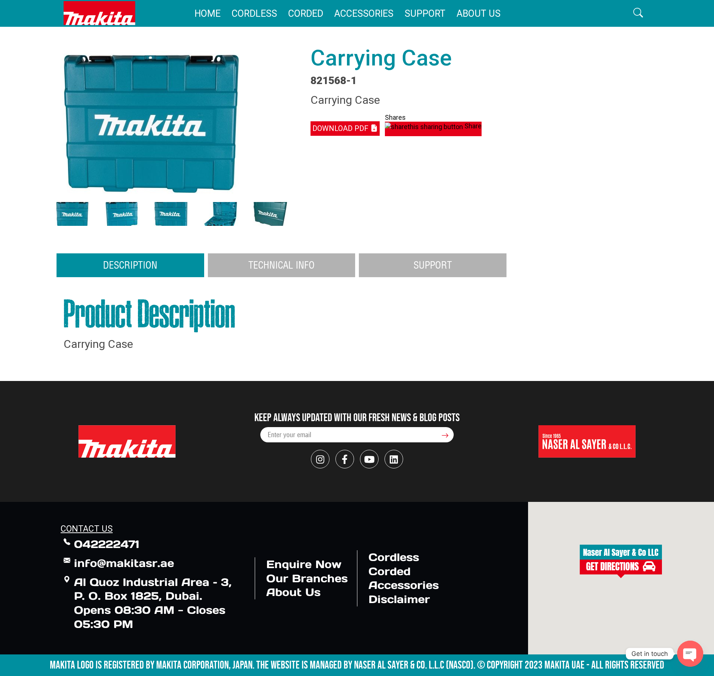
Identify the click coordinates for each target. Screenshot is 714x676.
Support (425, 13)
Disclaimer (399, 599)
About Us (479, 13)
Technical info (281, 265)
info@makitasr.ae (124, 563)
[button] (638, 13)
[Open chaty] (690, 654)
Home (207, 13)
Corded (305, 13)
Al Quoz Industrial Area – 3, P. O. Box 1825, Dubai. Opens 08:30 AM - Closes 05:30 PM (153, 603)
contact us (87, 529)
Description (130, 265)
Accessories (363, 13)
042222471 (106, 544)
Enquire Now (303, 564)
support (433, 265)
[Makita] (99, 13)
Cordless (254, 13)
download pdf (341, 128)
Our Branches (307, 578)
